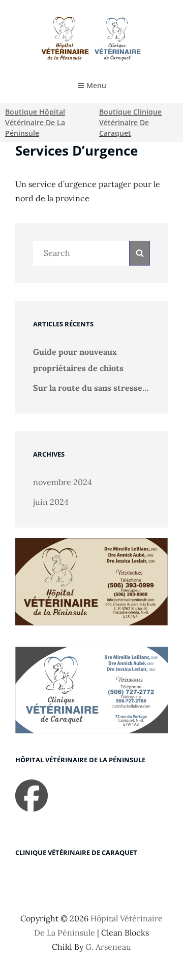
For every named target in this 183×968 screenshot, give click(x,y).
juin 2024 (51, 502)
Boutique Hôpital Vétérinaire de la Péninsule (35, 122)
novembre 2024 (62, 482)
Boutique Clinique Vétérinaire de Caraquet (130, 122)
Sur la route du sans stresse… (90, 388)
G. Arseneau (108, 947)
